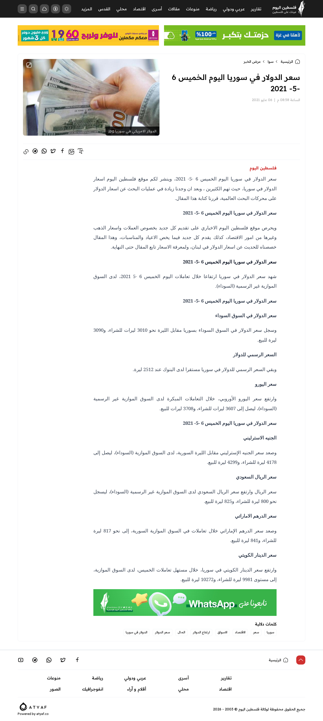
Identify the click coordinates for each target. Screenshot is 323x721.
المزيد (86, 8)
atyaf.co (42, 714)
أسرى (157, 8)
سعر (256, 632)
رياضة (211, 8)
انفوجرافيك (92, 689)
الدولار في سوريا (136, 632)
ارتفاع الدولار (201, 632)
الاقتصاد (240, 632)
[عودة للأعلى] (300, 660)
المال (181, 632)
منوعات (193, 8)
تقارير (256, 8)
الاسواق (222, 632)
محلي (121, 8)
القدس (104, 8)
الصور (55, 689)
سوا (271, 61)
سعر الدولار (162, 632)
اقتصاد (139, 8)
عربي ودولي (234, 8)
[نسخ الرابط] (26, 152)
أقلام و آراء (136, 689)
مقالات (174, 8)
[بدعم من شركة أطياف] (33, 706)
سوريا (270, 632)
